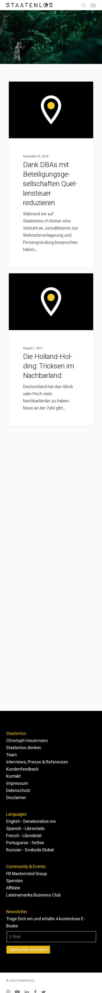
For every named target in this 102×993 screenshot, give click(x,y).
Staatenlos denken (23, 747)
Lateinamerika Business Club (33, 894)
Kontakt (13, 776)
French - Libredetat (24, 835)
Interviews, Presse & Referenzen (37, 761)
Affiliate (13, 887)
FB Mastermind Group (26, 873)
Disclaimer (16, 797)
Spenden (14, 880)
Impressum (17, 783)
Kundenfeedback (22, 768)
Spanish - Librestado (25, 828)
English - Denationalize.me (31, 821)
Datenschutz (18, 790)
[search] (83, 5)
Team (11, 754)
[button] (93, 5)
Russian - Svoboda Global (30, 849)
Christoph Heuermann (27, 740)
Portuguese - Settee (25, 842)
